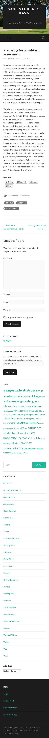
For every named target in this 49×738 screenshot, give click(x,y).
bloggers (33, 401)
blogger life (22, 401)
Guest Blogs (8, 559)
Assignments (14, 195)
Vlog (5, 656)
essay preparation (27, 406)
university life (13, 448)
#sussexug (35, 390)
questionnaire (36, 419)
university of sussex (33, 448)
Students (34, 428)
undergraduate (10, 443)
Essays (39, 406)
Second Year (20, 428)
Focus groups (9, 545)
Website (7, 310)
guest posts (8, 566)
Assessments (9, 497)
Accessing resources (12, 490)
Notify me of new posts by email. (19, 317)
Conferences (8, 517)
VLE (5, 649)
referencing (9, 422)
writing (18, 453)
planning (27, 418)
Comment (7, 258)
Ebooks (7, 406)
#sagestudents (15, 390)
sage (11, 428)
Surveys (6, 628)
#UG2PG (7, 483)
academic (10, 396)
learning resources (31, 415)
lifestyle (20, 418)
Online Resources (10, 580)
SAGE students (25, 195)
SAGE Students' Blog (24, 10)
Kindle (14, 415)
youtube (24, 453)
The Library (38, 438)
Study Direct (12, 208)
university (25, 443)
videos (6, 453)
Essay (15, 406)
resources (22, 422)
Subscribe (10, 372)
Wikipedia (12, 453)
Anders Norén (10, 733)
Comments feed (10, 707)
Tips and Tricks (10, 635)
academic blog (28, 396)
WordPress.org (10, 714)
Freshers (7, 552)
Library (6, 573)
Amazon (42, 397)
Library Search (10, 418)
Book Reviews (9, 511)
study (6, 433)
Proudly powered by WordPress (20, 728)
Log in (6, 694)
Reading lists (8, 593)
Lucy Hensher (28, 59)
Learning (21, 414)
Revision (33, 422)
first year (18, 410)
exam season (8, 411)
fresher (27, 410)
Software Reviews (11, 621)
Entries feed (8, 700)
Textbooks (23, 438)
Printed (6, 586)
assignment (10, 401)
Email (6, 302)
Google (9, 203)
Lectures (22, 203)
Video (6, 642)
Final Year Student (11, 538)
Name (6, 294)
